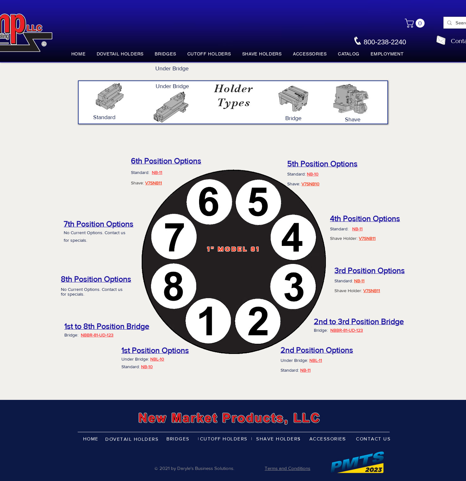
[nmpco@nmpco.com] (441, 40)
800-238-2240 (385, 42)
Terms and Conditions (287, 468)
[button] (416, 23)
